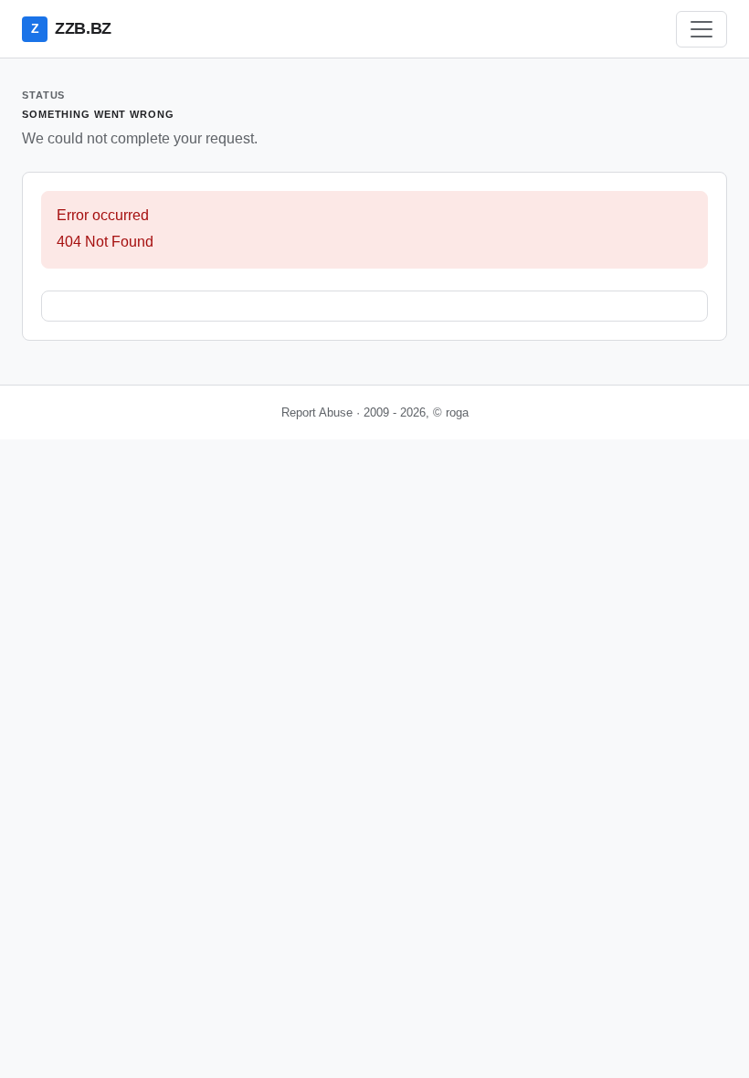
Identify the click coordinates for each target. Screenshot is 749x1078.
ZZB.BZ (71, 28)
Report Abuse (317, 412)
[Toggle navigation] (701, 29)
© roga (451, 412)
